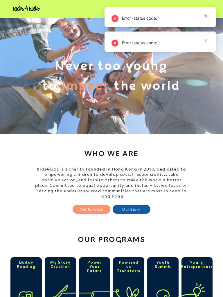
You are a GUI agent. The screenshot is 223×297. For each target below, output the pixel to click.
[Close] (206, 41)
